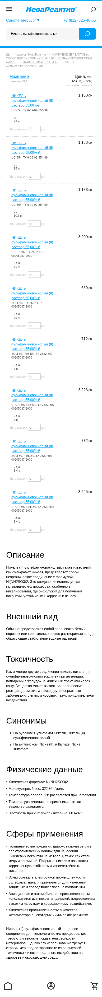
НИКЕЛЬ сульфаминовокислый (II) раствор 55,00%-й (32, 100)
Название (19, 76)
